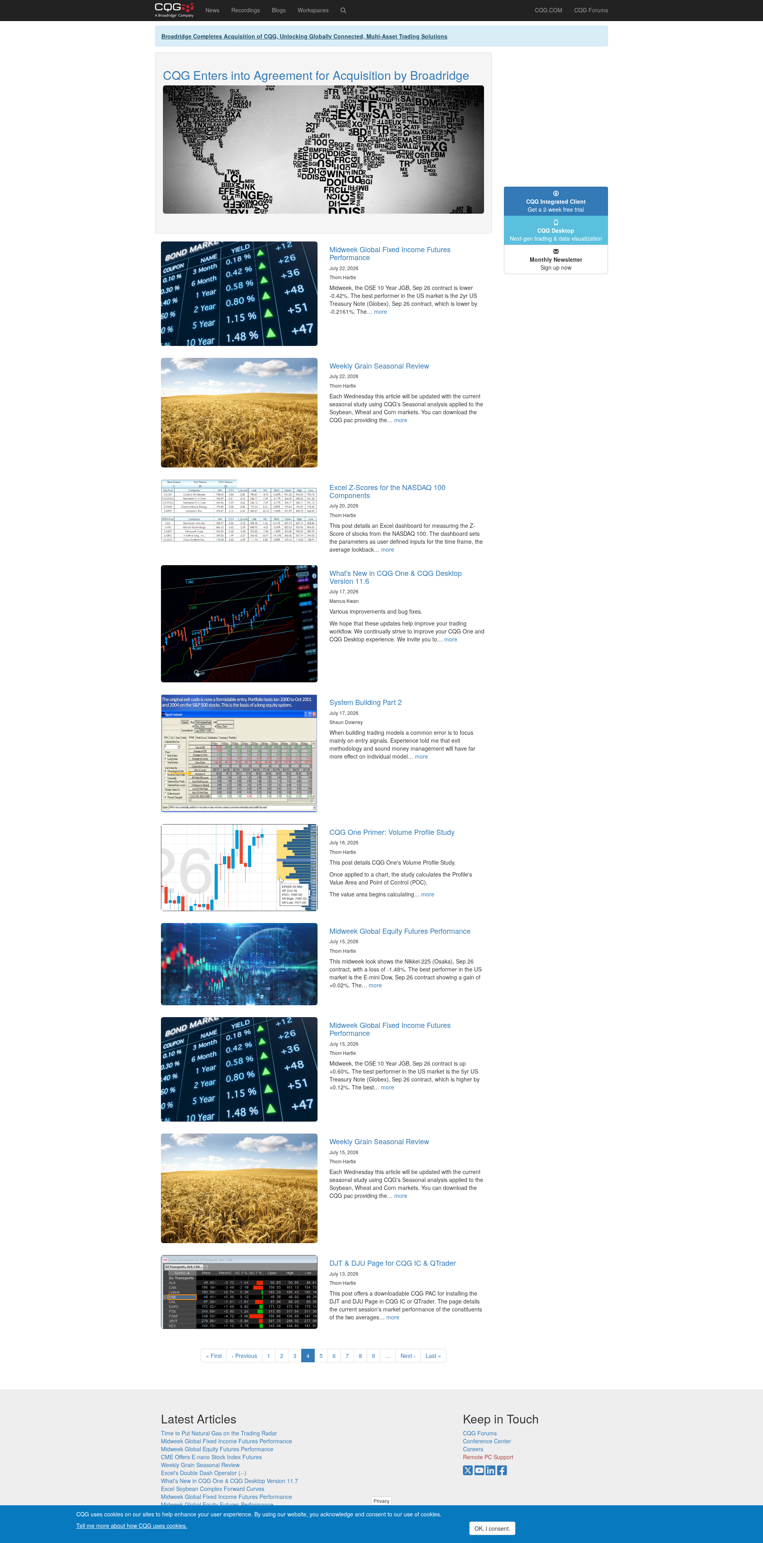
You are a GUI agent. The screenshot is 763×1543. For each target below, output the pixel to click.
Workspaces (313, 10)
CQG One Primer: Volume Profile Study (392, 832)
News (212, 10)
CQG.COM (548, 10)
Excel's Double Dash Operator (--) (203, 1473)
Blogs (279, 10)
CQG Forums (591, 10)
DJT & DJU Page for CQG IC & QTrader (392, 1262)
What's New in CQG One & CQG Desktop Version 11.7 (229, 1481)
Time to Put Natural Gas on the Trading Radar (219, 1433)
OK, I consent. (492, 1528)
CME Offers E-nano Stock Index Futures (211, 1457)
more (380, 311)
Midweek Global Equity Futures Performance (400, 930)
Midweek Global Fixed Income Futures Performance (390, 253)
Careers (473, 1449)
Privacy (381, 1500)
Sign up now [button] (556, 263)
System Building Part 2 (365, 702)
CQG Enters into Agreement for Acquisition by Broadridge (316, 74)
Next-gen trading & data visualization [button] (556, 234)
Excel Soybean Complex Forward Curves (212, 1489)
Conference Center (487, 1441)
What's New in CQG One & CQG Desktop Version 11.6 (395, 577)
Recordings (245, 10)
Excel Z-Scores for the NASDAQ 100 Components (387, 491)
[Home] (177, 10)
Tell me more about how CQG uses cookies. (131, 1525)
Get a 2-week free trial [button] (556, 205)
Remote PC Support (488, 1457)
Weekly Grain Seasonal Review (379, 365)
